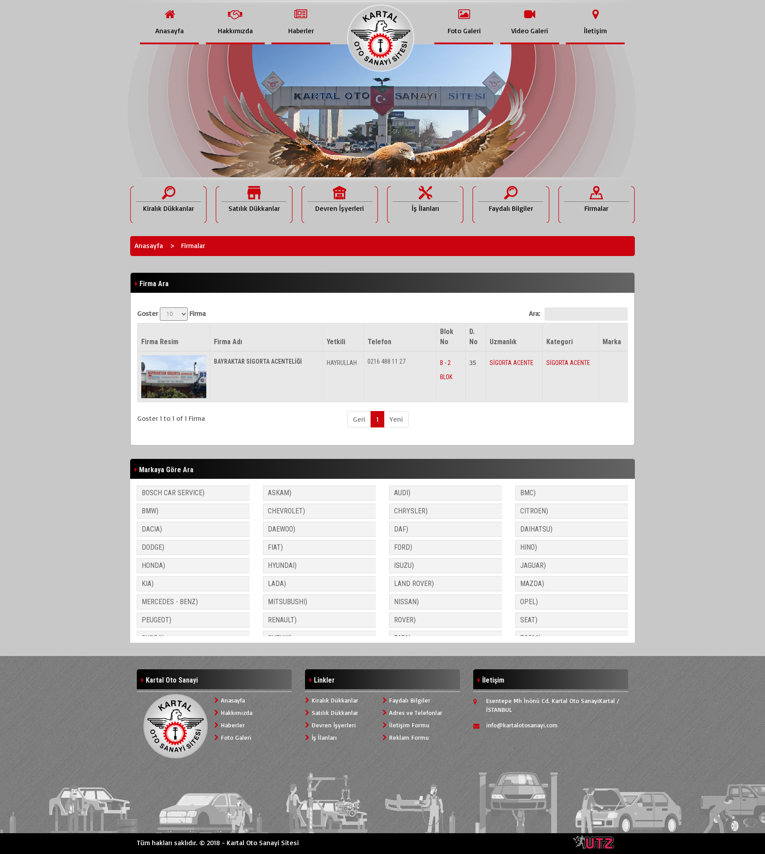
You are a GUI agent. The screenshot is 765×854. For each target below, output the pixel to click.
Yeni (396, 419)
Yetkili (336, 342)
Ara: (534, 313)
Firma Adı (228, 342)
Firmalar (193, 245)
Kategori (559, 342)
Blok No (446, 336)
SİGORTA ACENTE (511, 362)
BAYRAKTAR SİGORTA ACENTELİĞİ (258, 361)
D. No (473, 336)
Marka (612, 342)
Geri (359, 419)
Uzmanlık (503, 342)
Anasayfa (149, 245)
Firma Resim (159, 342)
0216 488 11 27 (386, 361)
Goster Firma (171, 313)
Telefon (379, 342)
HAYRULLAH (342, 362)
